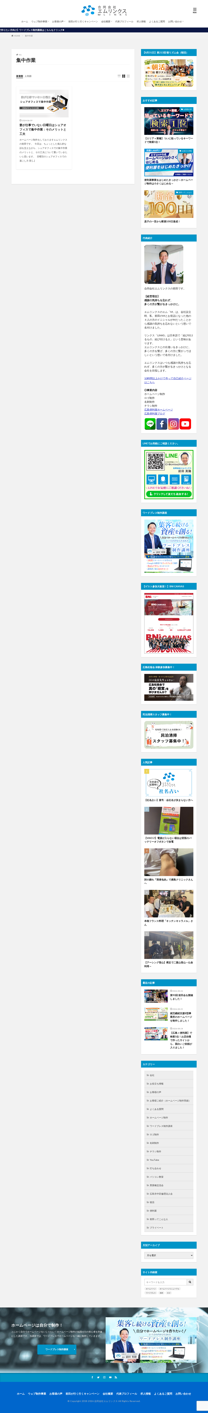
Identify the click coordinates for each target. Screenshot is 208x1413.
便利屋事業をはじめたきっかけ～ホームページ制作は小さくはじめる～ (168, 181)
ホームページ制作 (159, 1117)
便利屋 (153, 1210)
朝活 (152, 1202)
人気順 (28, 76)
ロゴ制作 (154, 1134)
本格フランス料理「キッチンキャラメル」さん (168, 922)
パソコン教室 (156, 1176)
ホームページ (151, 1289)
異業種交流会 (156, 1185)
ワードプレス (151, 1293)
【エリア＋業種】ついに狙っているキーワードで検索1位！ (168, 140)
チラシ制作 (155, 1151)
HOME (17, 36)
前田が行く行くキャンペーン (83, 21)
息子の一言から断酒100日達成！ (162, 221)
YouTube (154, 1159)
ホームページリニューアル (169, 1289)
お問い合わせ (175, 21)
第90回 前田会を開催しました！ (181, 997)
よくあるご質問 (157, 21)
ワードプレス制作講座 (161, 1126)
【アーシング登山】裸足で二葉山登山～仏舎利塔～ (168, 964)
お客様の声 (58, 21)
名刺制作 (154, 1143)
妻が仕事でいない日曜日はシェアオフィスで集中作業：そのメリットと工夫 (43, 129)
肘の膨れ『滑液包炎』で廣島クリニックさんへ (168, 881)
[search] (190, 1282)
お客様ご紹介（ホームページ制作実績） (170, 1100)
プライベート (156, 1227)
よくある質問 (156, 1109)
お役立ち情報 (187, 151)
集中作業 (29, 36)
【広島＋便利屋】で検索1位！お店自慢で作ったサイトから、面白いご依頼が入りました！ (181, 1040)
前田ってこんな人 (185, 192)
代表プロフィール (124, 21)
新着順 (19, 76)
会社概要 (105, 21)
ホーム (24, 21)
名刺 (161, 1293)
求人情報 (141, 21)
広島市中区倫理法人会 (161, 1193)
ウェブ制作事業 (39, 21)
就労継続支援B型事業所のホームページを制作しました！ (181, 1017)
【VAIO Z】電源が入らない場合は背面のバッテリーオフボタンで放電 (167, 839)
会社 (152, 1075)
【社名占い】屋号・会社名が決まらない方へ (168, 800)
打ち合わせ (155, 1168)
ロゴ (168, 1293)
